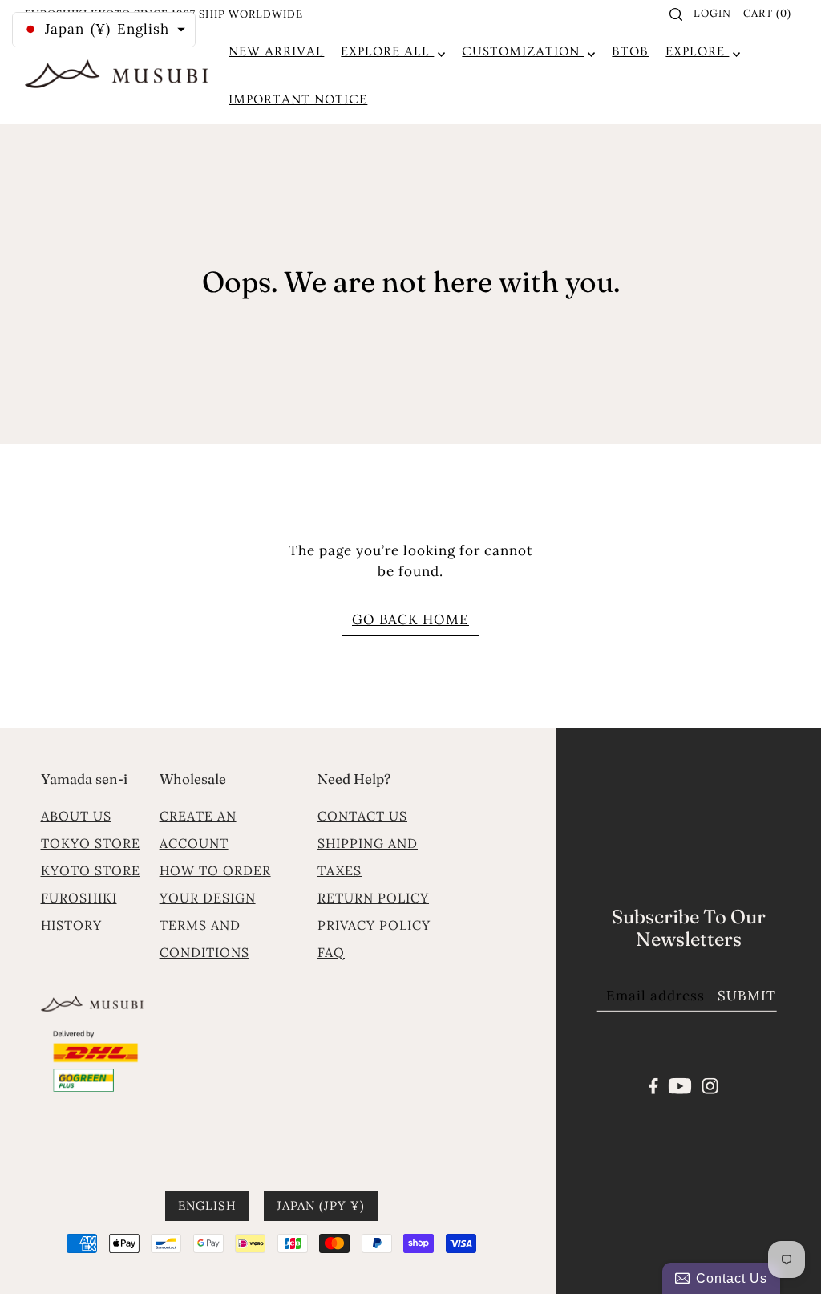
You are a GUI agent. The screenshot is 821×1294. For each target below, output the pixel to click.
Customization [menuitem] (523, 51)
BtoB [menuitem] (630, 51)
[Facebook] (653, 1084)
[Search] (676, 14)
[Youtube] (680, 1084)
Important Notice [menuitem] (298, 99)
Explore (697, 51)
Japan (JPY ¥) (321, 1205)
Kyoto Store (90, 870)
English (207, 1205)
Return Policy (373, 898)
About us (76, 816)
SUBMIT (747, 995)
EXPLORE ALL (387, 51)
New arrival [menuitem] (276, 51)
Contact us (362, 816)
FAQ (331, 952)
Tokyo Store (90, 843)
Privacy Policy (374, 925)
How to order (215, 870)
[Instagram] (710, 1084)
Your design (208, 898)
